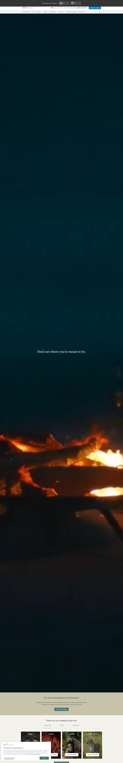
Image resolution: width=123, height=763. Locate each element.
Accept (44, 758)
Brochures (81, 11)
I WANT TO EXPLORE (51, 754)
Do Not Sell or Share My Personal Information (9, 758)
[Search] (99, 11)
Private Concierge (72, 11)
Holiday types (36, 11)
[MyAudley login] (62, 8)
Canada (72, 734)
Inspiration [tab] (76, 725)
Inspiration (52, 11)
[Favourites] (58, 8)
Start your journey (61, 709)
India (51, 734)
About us (61, 11)
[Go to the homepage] (28, 8)
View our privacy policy (34, 754)
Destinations (26, 11)
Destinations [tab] (47, 725)
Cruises (45, 11)
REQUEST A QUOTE (95, 7)
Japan (30, 734)
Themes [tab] (62, 725)
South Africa (92, 734)
